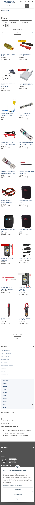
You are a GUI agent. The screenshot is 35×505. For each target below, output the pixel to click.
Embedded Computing (7, 365)
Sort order (13, 22)
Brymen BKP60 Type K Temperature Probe (7, 114)
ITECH (4, 389)
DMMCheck (6, 380)
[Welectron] (9, 2)
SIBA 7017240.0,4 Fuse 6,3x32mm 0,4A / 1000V (25, 114)
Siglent (4, 404)
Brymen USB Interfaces (25, 258)
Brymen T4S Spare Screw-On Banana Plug (8, 54)
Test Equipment (5, 350)
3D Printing (4, 362)
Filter (5, 22)
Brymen (5, 386)
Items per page (25, 22)
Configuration (18, 494)
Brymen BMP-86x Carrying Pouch (25, 230)
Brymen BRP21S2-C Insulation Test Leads (7, 288)
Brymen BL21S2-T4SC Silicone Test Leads (7, 201)
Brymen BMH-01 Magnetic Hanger (8, 83)
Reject (18, 499)
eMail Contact (6, 416)
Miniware (5, 401)
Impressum (6, 485)
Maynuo (5, 398)
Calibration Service (6, 374)
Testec (4, 407)
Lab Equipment (5, 359)
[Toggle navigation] (2, 1)
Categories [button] (4, 346)
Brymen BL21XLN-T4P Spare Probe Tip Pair (26, 172)
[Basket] (32, 1)
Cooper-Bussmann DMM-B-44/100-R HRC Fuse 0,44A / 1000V (8, 172)
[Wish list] (28, 1)
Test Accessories (6, 353)
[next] (32, 32)
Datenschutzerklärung (16, 485)
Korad (4, 395)
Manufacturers (5, 377)
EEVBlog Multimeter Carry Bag (8, 230)
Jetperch (5, 383)
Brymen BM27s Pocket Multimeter (25, 288)
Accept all (18, 489)
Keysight (5, 392)
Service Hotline (7, 419)
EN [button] (21, 2)
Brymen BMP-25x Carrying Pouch (25, 201)
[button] (25, 1)
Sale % (3, 371)
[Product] (4, 86)
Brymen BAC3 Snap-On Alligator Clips (25, 54)
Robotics (3, 368)
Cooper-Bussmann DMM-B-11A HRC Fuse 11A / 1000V (26, 143)
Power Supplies (5, 356)
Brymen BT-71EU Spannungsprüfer (5, 318)
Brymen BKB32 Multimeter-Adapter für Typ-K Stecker (26, 83)
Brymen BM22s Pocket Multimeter (7, 259)
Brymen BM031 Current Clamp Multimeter (25, 318)
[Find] (27, 6)
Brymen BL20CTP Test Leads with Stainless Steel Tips (8, 143)
